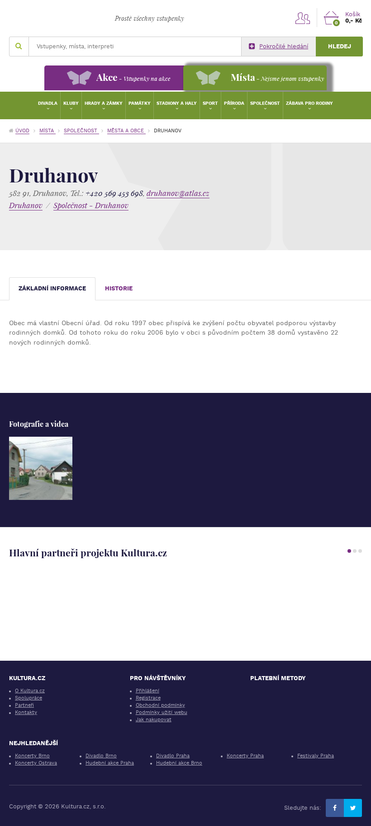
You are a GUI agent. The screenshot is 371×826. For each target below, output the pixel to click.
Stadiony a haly (177, 103)
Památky (139, 103)
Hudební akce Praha (110, 763)
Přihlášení (147, 691)
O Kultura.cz (30, 691)
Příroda (234, 103)
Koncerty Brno (32, 756)
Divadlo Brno (101, 756)
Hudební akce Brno (179, 763)
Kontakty (26, 712)
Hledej (339, 46)
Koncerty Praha (245, 756)
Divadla (47, 103)
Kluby (71, 103)
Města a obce (126, 131)
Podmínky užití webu (161, 712)
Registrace (148, 698)
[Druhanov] (40, 468)
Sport (210, 103)
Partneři (24, 705)
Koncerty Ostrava (36, 763)
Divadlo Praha (173, 756)
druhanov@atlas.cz (178, 193)
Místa (47, 131)
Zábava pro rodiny (309, 103)
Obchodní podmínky (160, 705)
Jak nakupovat (153, 720)
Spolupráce (28, 698)
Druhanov (26, 205)
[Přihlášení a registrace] (302, 17)
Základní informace (52, 288)
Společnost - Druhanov (90, 205)
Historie (119, 288)
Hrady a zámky (104, 103)
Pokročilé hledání (283, 46)
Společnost (265, 103)
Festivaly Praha (315, 756)
